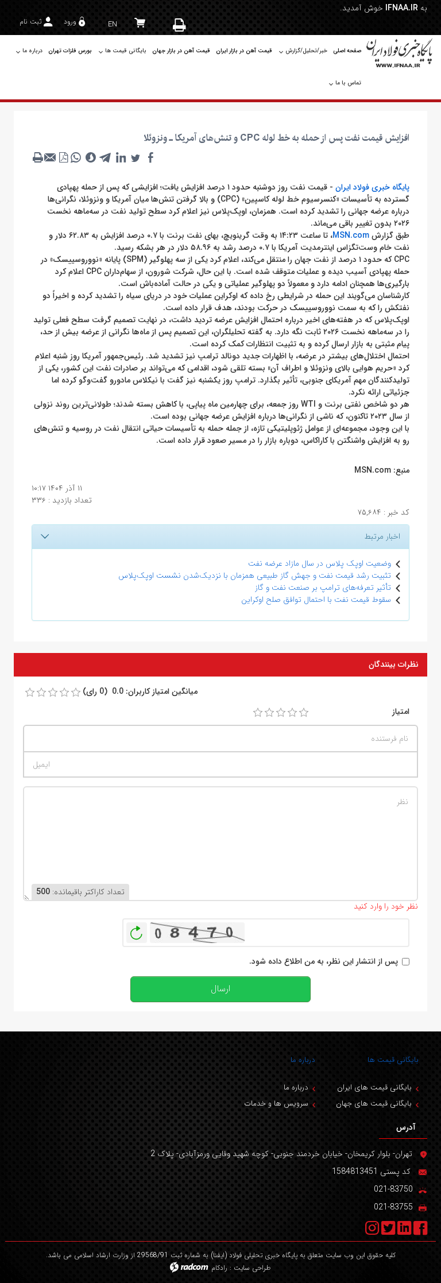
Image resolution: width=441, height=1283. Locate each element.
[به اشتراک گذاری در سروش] (91, 157)
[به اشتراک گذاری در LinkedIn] (120, 157)
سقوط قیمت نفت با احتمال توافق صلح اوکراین (316, 599)
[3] (281, 713)
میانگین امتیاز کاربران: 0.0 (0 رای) (140, 692)
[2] (269, 713)
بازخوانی (136, 930)
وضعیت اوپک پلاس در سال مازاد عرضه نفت (319, 563)
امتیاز (400, 712)
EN (112, 24)
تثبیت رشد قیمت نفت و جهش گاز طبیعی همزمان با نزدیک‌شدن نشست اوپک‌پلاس (254, 575)
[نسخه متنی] (38, 157)
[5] (304, 713)
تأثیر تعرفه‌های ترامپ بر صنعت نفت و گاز (323, 587)
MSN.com (350, 235)
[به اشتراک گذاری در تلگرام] (105, 157)
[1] (258, 713)
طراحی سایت (252, 1267)
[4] (292, 713)
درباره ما (303, 1060)
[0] (30, 692)
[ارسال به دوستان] (50, 157)
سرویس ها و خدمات (276, 1103)
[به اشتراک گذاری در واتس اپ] (76, 157)
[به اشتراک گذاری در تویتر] (135, 157)
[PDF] (63, 157)
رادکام (219, 1267)
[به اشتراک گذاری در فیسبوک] (150, 157)
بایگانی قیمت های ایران (374, 1087)
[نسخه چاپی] (180, 24)
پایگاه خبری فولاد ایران (372, 187)
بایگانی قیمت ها (393, 1060)
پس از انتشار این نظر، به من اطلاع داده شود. (323, 962)
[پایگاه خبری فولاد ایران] (400, 52)
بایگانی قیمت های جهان (374, 1103)
